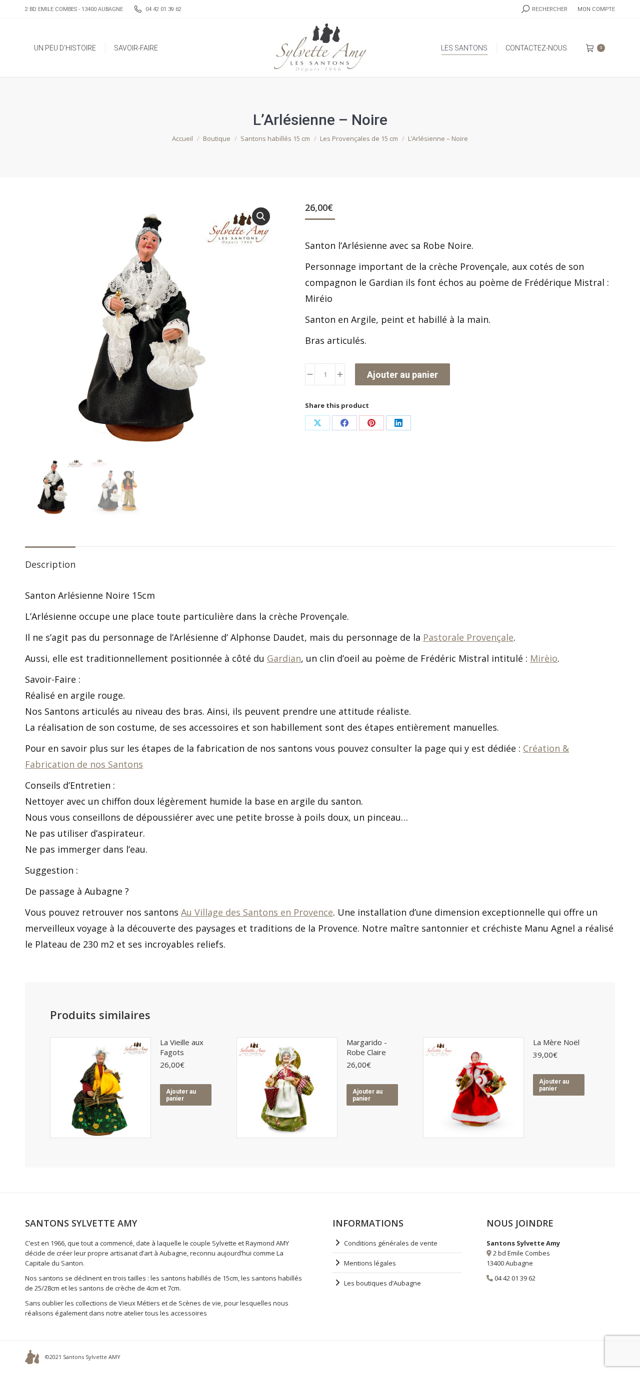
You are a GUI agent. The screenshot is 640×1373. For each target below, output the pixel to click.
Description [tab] (50, 564)
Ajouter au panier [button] (181, 1095)
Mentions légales (370, 1263)
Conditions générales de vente (391, 1243)
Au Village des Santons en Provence (257, 912)
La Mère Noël (556, 1042)
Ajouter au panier (402, 374)
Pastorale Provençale (468, 637)
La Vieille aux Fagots (182, 1047)
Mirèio (544, 658)
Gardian (284, 658)
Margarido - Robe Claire (366, 1047)
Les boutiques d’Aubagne (382, 1283)
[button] (261, 216)
